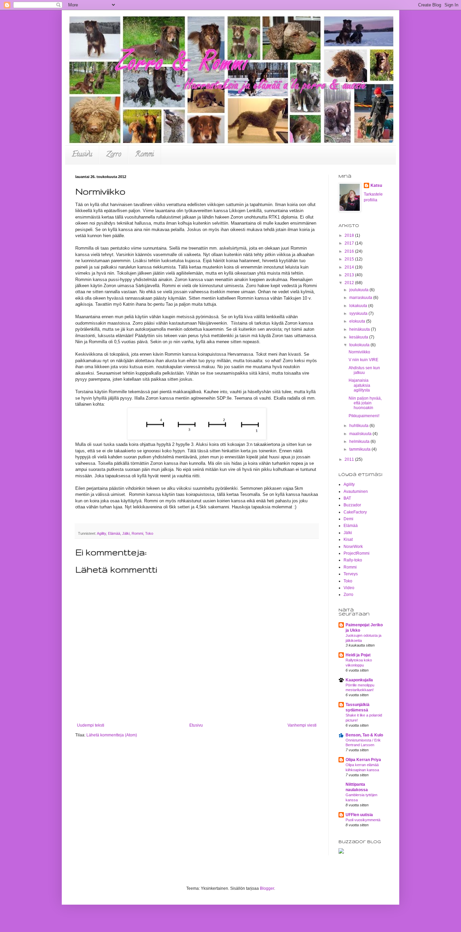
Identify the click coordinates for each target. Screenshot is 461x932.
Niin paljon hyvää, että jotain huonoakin (365, 403)
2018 (350, 235)
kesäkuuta (359, 337)
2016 (350, 251)
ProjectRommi (357, 553)
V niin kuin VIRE (363, 359)
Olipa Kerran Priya (363, 759)
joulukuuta (359, 289)
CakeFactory (355, 512)
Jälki (126, 533)
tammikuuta (360, 449)
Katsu (376, 185)
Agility (101, 533)
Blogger (267, 888)
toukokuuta (360, 345)
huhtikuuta (359, 425)
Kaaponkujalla (359, 680)
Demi (348, 519)
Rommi (144, 155)
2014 (350, 267)
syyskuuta (359, 313)
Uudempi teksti (90, 725)
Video (349, 587)
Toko (149, 533)
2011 (350, 459)
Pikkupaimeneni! (364, 415)
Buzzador (352, 505)
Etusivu (82, 155)
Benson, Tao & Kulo (364, 735)
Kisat (348, 539)
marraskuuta (361, 297)
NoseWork (353, 546)
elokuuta (357, 321)
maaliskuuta (361, 433)
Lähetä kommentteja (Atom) (111, 735)
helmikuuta (360, 441)
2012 (350, 282)
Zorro (113, 155)
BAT (347, 498)
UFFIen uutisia (359, 814)
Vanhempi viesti (302, 725)
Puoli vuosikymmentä (363, 820)
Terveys (351, 574)
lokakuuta (358, 305)
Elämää (114, 533)
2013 (350, 275)
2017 (350, 243)
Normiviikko (359, 352)
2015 (350, 259)
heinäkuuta (360, 329)
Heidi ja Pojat (358, 655)
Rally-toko (353, 560)
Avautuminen (356, 491)
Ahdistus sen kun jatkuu (364, 370)
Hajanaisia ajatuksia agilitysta (359, 385)
